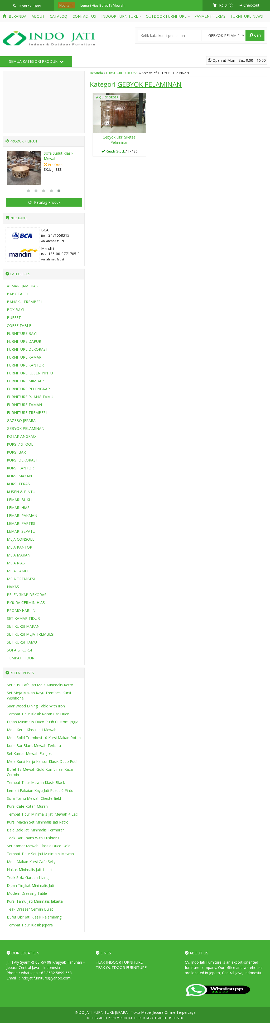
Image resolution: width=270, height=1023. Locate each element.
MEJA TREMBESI (21, 578)
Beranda (17, 16)
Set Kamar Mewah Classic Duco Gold (38, 845)
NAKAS (13, 586)
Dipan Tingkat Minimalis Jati (30, 885)
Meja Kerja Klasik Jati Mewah (31, 729)
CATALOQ (58, 16)
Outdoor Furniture (166, 16)
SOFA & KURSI (19, 650)
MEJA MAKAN (18, 555)
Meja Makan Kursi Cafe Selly (31, 861)
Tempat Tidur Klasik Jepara (30, 924)
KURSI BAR (16, 452)
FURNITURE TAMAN (24, 404)
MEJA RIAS (16, 562)
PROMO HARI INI (21, 610)
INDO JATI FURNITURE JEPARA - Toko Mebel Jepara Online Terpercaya (135, 1012)
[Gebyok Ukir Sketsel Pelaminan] (119, 112)
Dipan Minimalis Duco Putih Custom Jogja (42, 721)
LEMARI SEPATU (21, 531)
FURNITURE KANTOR (25, 365)
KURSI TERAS (18, 483)
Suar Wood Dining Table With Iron (36, 705)
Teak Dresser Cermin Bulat (30, 909)
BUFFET (14, 317)
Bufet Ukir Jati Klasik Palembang (34, 917)
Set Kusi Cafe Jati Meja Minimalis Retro (40, 684)
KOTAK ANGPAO (21, 436)
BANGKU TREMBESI (24, 301)
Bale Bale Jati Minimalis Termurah (36, 829)
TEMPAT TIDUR (20, 657)
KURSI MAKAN (19, 475)
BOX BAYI (15, 309)
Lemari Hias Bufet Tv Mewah (102, 5)
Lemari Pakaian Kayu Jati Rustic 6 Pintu (40, 790)
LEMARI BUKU (19, 499)
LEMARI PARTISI (21, 523)
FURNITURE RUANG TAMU (30, 396)
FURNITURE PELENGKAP (28, 388)
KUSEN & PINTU (21, 491)
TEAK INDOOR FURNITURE (119, 962)
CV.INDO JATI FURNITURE (132, 1018)
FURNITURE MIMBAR (25, 380)
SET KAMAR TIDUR (23, 618)
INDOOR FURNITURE (119, 16)
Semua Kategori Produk (34, 61)
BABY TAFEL (18, 293)
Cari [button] (257, 35)
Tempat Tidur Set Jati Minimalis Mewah (40, 853)
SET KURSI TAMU (22, 642)
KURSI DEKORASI (22, 460)
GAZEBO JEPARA (21, 420)
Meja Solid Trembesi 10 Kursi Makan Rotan (44, 737)
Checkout (250, 5)
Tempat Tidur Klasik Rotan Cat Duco (38, 713)
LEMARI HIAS (18, 507)
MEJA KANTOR (19, 547)
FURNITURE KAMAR (24, 357)
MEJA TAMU (17, 570)
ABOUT (38, 16)
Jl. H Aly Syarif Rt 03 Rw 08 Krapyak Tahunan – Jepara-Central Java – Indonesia (46, 965)
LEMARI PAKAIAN (22, 515)
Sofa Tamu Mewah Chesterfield (34, 798)
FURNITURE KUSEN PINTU (30, 372)
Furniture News (247, 16)
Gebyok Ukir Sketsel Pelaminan (119, 140)
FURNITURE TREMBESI (27, 412)
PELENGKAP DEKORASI (27, 594)
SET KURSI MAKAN (23, 626)
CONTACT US (84, 16)
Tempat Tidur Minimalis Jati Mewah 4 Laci (42, 814)
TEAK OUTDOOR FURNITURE (121, 967)
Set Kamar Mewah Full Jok (29, 753)
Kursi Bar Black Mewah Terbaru (34, 745)
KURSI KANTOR (20, 467)
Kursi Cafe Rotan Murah (27, 806)
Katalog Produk (46, 202)
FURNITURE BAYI (22, 333)
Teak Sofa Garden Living (28, 877)
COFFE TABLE (19, 325)
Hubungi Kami (121, 151)
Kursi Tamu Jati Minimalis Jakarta (35, 901)
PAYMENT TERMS (209, 16)
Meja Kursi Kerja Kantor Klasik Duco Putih (43, 761)
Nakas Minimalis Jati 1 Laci (29, 869)
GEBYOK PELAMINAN (25, 428)
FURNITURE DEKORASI (122, 73)
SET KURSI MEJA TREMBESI (30, 634)
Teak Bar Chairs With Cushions (33, 837)
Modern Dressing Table (27, 893)
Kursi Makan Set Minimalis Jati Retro (38, 822)
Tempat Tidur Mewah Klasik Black (36, 782)
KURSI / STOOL (20, 444)
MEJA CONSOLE (20, 539)
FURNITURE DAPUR (24, 341)
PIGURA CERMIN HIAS (26, 602)
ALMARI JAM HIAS (22, 285)
